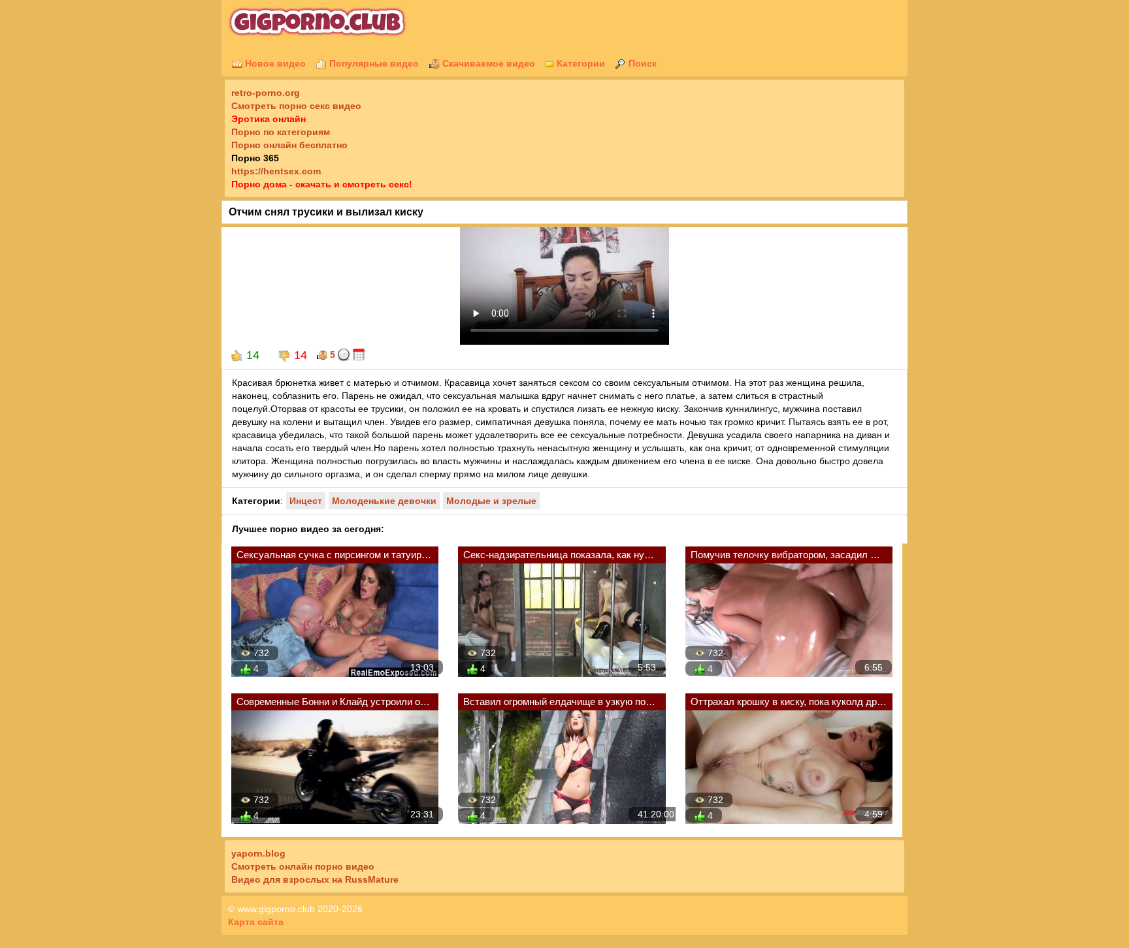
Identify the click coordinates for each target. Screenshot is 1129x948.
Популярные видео (373, 63)
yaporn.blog (258, 853)
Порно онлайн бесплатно (289, 145)
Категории (579, 63)
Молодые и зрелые (491, 501)
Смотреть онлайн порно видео (302, 866)
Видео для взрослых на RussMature (315, 879)
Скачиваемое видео (487, 63)
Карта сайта (256, 922)
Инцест (305, 501)
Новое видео (274, 63)
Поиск (641, 63)
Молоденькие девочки (384, 501)
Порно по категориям (280, 132)
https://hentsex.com (276, 171)
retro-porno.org (265, 92)
